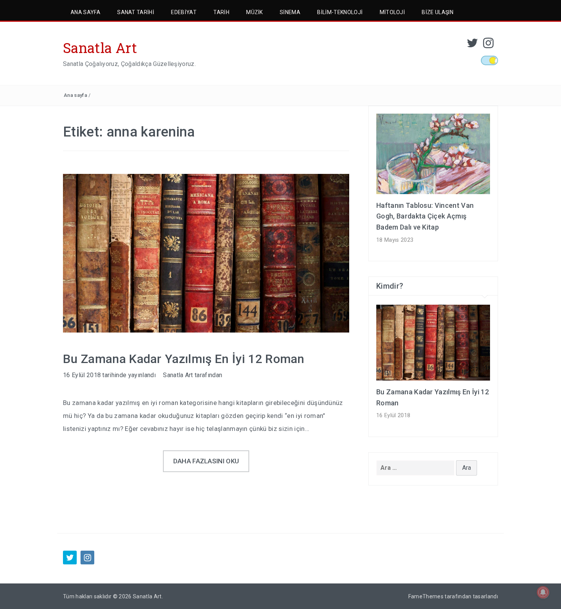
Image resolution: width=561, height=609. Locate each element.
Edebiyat (184, 12)
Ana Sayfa (85, 12)
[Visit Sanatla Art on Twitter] (472, 45)
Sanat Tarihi (135, 12)
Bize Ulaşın (437, 12)
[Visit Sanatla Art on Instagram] (488, 45)
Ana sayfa (75, 95)
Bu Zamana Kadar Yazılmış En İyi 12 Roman (184, 359)
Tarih (221, 12)
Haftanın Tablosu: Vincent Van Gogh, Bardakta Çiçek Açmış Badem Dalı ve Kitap (425, 216)
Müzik (254, 12)
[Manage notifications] (543, 592)
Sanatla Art (100, 48)
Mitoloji (392, 12)
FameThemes (425, 596)
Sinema (290, 12)
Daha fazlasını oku (206, 461)
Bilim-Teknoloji (340, 12)
